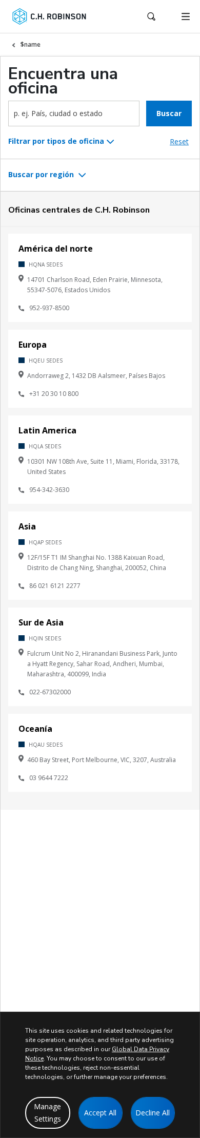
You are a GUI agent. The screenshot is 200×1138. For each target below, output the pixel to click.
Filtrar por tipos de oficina (56, 141)
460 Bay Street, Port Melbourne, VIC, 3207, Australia (101, 759)
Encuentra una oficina (63, 81)
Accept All (100, 1112)
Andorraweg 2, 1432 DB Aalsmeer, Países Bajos (96, 375)
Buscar (169, 113)
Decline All (152, 1112)
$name (31, 44)
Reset (179, 141)
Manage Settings (47, 1113)
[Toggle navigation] (185, 16)
